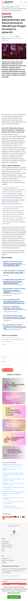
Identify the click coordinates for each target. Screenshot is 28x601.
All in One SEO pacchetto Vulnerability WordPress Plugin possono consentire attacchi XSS (13, 300)
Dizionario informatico (6, 545)
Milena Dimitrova (8, 36)
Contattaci (4, 562)
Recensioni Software (6, 547)
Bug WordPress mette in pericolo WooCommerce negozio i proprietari (14, 289)
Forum (3, 550)
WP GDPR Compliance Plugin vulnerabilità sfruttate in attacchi (14, 316)
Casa (3, 6)
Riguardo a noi (5, 558)
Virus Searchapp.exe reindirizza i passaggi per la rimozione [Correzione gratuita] (14, 493)
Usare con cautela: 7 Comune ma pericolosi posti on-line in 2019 (14, 271)
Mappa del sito (5, 541)
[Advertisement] (14, 96)
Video (2, 549)
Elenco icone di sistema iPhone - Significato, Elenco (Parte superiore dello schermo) (13, 474)
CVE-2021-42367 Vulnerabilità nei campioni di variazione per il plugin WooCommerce (14, 280)
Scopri (3, 538)
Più (2, 556)
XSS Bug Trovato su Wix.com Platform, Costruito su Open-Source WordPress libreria (13, 195)
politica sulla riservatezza (13, 593)
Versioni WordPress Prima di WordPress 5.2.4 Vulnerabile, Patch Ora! (14, 325)
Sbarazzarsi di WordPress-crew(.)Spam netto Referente (12, 307)
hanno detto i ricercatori (12, 247)
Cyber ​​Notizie (10, 6)
